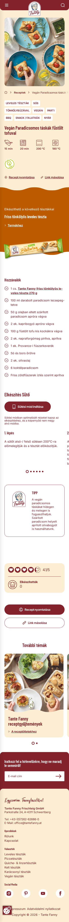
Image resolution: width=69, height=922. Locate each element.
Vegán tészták (14, 876)
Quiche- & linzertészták (20, 863)
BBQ (8, 117)
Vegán (38, 110)
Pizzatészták (13, 858)
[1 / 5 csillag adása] (11, 570)
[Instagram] (8, 893)
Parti (50, 110)
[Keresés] (62, 5)
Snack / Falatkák (28, 117)
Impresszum (17, 909)
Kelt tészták (12, 867)
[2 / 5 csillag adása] (18, 570)
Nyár (47, 117)
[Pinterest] (26, 893)
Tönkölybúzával (17, 110)
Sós (36, 103)
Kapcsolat (11, 840)
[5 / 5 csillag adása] (37, 570)
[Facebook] (60, 893)
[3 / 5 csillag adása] (24, 570)
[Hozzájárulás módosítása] (7, 910)
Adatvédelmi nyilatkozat (43, 909)
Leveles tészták (17, 103)
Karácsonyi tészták (17, 872)
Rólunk (9, 836)
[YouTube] (43, 893)
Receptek (20, 92)
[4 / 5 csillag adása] (31, 570)
